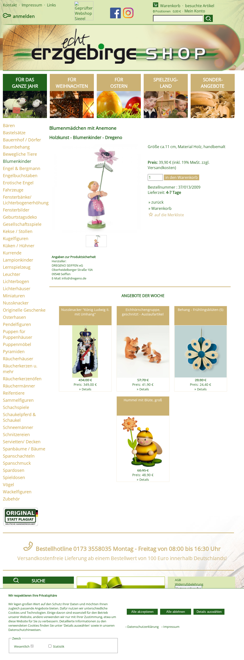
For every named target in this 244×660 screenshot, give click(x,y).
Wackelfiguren (17, 492)
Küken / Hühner (18, 245)
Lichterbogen (16, 281)
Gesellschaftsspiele (22, 224)
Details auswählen (209, 612)
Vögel (8, 484)
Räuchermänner (19, 386)
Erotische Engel (18, 183)
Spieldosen (14, 477)
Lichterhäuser (16, 288)
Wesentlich (22, 646)
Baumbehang (16, 147)
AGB (178, 580)
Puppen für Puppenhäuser (17, 334)
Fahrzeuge (13, 190)
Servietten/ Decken (22, 441)
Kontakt (10, 5)
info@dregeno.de (74, 278)
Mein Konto (194, 11)
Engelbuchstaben (20, 175)
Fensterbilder (16, 210)
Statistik (58, 646)
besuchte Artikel (199, 5)
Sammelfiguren (18, 400)
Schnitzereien (16, 434)
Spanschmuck (17, 463)
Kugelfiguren (15, 238)
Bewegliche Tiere (20, 154)
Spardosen (13, 470)
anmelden (24, 16)
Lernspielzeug (16, 267)
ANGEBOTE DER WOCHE (143, 295)
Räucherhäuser (18, 358)
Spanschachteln (19, 456)
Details (86, 389)
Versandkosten (161, 167)
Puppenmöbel (17, 344)
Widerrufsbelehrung (189, 584)
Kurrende (12, 253)
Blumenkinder (17, 161)
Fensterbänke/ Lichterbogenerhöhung (26, 200)
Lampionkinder (18, 260)
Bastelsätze (14, 132)
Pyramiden (14, 351)
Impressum (32, 5)
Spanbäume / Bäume (24, 449)
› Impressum (169, 626)
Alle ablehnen (175, 612)
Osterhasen (14, 317)
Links (51, 5)
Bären (9, 125)
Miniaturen (14, 296)
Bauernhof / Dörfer (22, 140)
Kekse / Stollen (17, 231)
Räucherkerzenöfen (22, 379)
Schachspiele (16, 407)
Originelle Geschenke (24, 310)
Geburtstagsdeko (20, 217)
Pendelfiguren (17, 324)
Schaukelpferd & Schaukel (19, 417)
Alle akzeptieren (142, 612)
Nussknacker (16, 303)
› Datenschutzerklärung (142, 626)
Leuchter (11, 274)
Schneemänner (18, 427)
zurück (157, 202)
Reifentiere (14, 393)
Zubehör (11, 499)
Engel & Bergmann (21, 168)
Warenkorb (170, 5)
